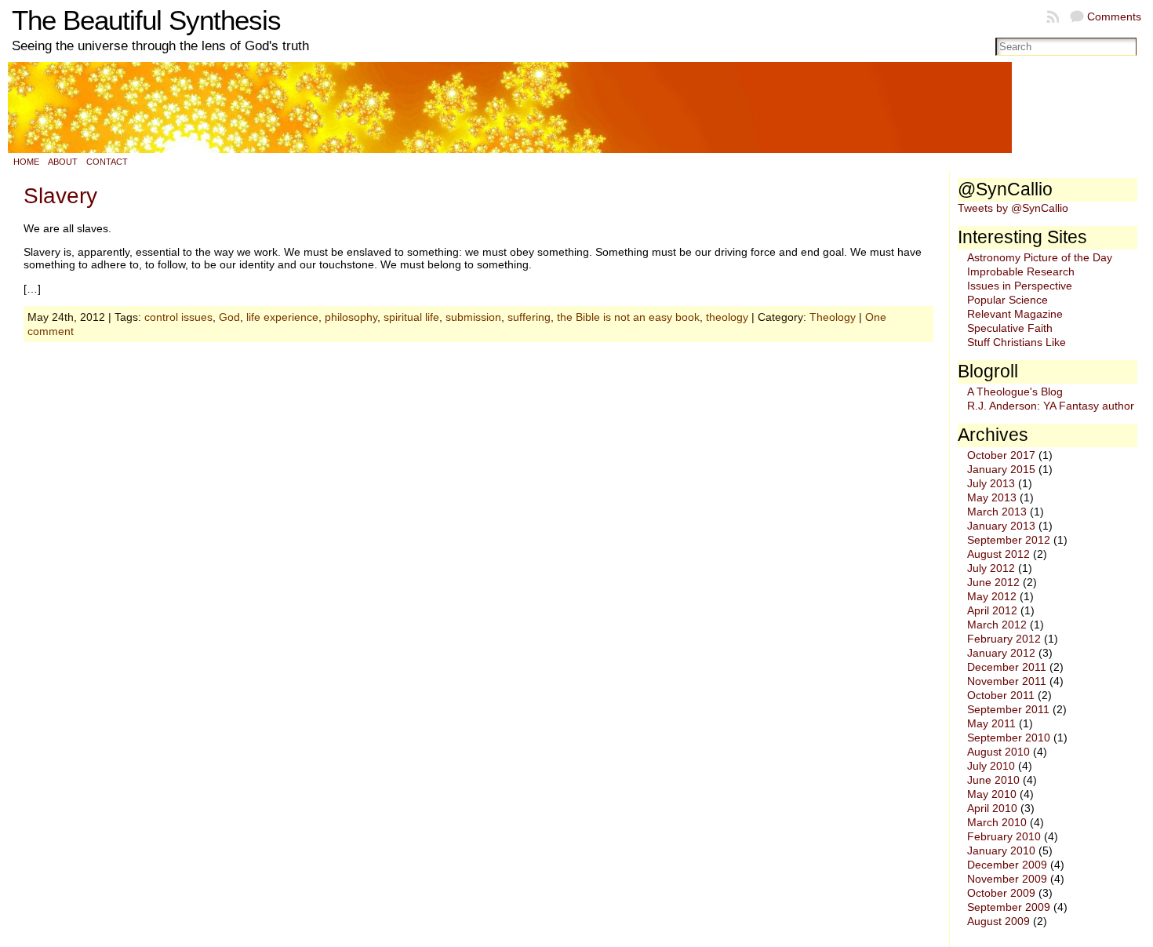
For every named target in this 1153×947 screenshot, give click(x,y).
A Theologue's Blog (1015, 391)
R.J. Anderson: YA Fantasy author (1050, 405)
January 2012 (1001, 653)
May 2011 (991, 723)
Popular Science (1007, 299)
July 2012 (991, 568)
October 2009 (1001, 893)
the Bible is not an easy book (628, 317)
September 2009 (1008, 907)
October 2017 (1001, 455)
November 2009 (1007, 878)
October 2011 (1001, 695)
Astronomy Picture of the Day (1039, 257)
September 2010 (1008, 737)
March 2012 (997, 624)
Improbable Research (1021, 271)
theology (727, 317)
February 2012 (1004, 638)
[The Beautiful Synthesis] (576, 107)
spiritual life (411, 317)
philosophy (351, 317)
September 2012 (1008, 540)
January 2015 (1001, 469)
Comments (1114, 16)
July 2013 (991, 483)
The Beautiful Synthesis (146, 20)
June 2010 (993, 780)
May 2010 (992, 794)
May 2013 (992, 497)
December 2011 (1006, 667)
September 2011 (1008, 709)
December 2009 (1007, 864)
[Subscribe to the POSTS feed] (1054, 16)
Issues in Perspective (1019, 285)
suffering (529, 317)
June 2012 (993, 582)
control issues (178, 317)
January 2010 (1001, 850)
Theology (832, 317)
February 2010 (1004, 836)
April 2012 (992, 610)
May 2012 (992, 596)
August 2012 (998, 554)
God (229, 317)
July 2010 (991, 765)
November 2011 (1006, 681)
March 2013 (997, 511)
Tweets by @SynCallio (1013, 208)
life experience (282, 317)
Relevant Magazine (1015, 314)
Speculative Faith (1010, 328)
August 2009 (998, 921)
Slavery (60, 196)
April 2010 (992, 808)
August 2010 (998, 751)
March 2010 (997, 822)
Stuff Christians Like (1016, 342)
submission (473, 317)
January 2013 (1001, 525)
